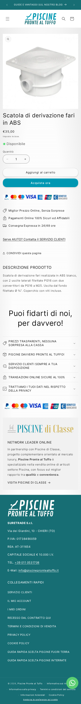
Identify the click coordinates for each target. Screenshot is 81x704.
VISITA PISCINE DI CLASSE (27, 482)
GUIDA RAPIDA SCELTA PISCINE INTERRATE (37, 660)
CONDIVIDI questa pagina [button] (24, 253)
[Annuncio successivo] (74, 5)
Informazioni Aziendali (33, 695)
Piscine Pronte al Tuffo (30, 683)
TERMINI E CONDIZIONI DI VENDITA (32, 626)
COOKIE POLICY (18, 643)
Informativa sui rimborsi (60, 683)
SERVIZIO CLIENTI (20, 592)
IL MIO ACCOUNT (19, 600)
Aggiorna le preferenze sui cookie (40, 699)
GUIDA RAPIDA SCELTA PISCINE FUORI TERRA (38, 651)
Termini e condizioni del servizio (58, 689)
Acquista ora (40, 183)
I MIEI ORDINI (17, 609)
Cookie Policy (56, 695)
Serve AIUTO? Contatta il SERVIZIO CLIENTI (34, 239)
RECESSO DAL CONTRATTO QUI (29, 617)
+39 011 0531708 (27, 562)
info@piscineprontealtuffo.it (38, 570)
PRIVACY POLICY (19, 634)
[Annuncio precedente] (7, 5)
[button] (7, 19)
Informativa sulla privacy (22, 689)
